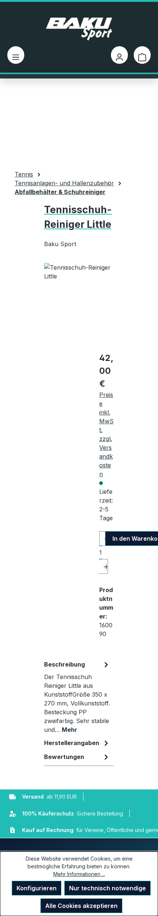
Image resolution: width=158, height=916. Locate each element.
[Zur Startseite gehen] (79, 29)
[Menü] (15, 55)
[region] (79, 304)
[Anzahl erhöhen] (103, 566)
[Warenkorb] (142, 55)
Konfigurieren (37, 888)
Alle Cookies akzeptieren (81, 905)
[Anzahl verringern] (103, 538)
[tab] (77, 696)
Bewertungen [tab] (64, 756)
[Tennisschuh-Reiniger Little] (79, 304)
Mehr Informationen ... (79, 874)
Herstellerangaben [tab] (71, 743)
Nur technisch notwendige (107, 888)
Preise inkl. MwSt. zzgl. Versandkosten (106, 434)
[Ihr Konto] (119, 55)
